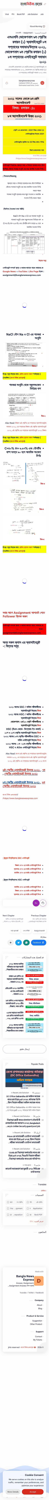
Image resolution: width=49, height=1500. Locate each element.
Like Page (34, 271)
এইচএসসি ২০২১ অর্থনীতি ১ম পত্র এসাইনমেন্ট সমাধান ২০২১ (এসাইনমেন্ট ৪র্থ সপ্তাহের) (14, 991)
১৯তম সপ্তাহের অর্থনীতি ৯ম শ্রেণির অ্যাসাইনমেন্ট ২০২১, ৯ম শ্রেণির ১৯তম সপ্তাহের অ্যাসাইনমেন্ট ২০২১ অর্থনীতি (14, 1015)
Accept (33, 1492)
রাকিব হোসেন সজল (25, 374)
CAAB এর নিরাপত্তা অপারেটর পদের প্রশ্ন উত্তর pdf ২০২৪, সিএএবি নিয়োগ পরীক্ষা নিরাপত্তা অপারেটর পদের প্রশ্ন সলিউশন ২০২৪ (24, 1155)
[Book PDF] (21, 14)
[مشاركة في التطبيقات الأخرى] (10, 942)
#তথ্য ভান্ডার (14, 931)
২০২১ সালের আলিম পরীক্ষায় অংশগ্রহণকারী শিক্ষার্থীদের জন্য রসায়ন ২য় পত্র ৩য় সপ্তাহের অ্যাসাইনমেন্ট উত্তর (15, 1028)
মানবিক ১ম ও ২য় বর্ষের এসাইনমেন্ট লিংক (27, 887)
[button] (38, 942)
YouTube (23, 271)
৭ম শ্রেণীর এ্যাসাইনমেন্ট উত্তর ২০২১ (24, 771)
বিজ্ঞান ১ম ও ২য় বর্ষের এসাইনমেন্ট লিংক (28, 865)
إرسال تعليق (25, 1049)
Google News (9, 271)
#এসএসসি (26, 931)
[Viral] (7, 14)
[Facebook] (40, 1292)
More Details (13, 1492)
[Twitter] (31, 1292)
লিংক (39, 710)
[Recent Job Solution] (21, 1092)
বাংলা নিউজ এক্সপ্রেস (39, 155)
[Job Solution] (32, 14)
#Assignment (39, 931)
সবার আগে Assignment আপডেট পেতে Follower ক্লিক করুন (24, 614)
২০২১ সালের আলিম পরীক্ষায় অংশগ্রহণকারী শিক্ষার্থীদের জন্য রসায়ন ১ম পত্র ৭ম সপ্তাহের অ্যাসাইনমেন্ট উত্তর (15, 967)
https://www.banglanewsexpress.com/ (31, 158)
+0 (36, 903)
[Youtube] (23, 1292)
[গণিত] (12, 14)
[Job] (42, 14)
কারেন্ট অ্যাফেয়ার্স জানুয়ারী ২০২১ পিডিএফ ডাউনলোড (22, 1170)
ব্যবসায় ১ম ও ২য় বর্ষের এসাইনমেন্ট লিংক (27, 869)
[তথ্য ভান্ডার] (27, 1165)
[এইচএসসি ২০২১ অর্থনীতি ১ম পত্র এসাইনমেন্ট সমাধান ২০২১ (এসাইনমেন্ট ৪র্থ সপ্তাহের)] (34, 991)
